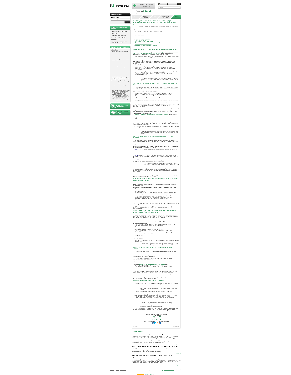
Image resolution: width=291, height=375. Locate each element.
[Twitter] (155, 323)
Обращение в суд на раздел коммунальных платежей (147, 42)
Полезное (138, 13)
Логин (160, 3)
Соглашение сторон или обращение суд (144, 39)
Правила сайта (123, 370)
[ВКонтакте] (153, 323)
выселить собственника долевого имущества (152, 264)
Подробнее (178, 344)
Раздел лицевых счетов (140, 40)
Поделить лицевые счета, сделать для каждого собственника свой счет (151, 114)
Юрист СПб (114, 33)
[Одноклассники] (157, 323)
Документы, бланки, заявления (122, 112)
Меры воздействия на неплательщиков (144, 41)
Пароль (170, 3)
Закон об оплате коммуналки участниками (144, 37)
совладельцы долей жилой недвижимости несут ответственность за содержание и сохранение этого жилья (155, 52)
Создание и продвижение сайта (168, 370)
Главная (133, 13)
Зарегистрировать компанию (146, 5)
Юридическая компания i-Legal (119, 31)
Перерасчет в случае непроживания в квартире (146, 45)
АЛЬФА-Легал (114, 50)
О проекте (112, 370)
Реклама (117, 370)
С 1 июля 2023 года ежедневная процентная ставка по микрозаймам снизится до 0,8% (154, 334)
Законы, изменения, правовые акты (122, 105)
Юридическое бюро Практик (118, 35)
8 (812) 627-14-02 (149, 11)
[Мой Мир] (160, 323)
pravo (119, 5)
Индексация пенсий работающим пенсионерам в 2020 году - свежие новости (152, 355)
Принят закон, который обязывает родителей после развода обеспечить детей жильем (154, 346)
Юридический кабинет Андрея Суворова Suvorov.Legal (119, 41)
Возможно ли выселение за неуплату (143, 44)
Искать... (161, 7)
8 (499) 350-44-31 (156, 319)
